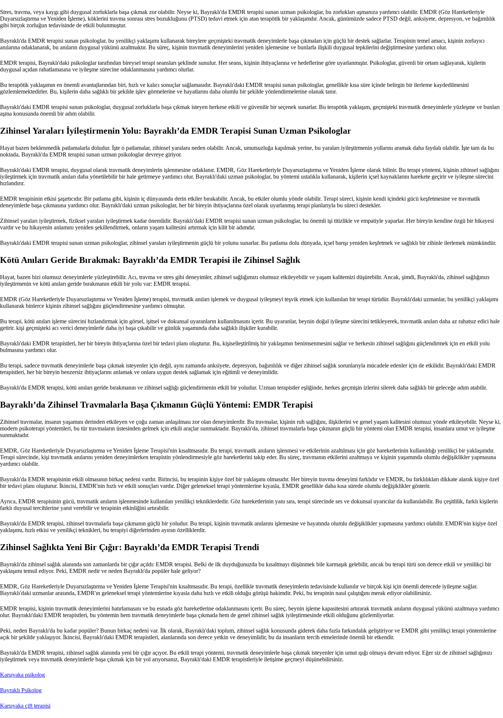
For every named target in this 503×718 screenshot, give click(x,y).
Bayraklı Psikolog (21, 690)
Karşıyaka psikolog (22, 675)
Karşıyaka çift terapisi (25, 706)
